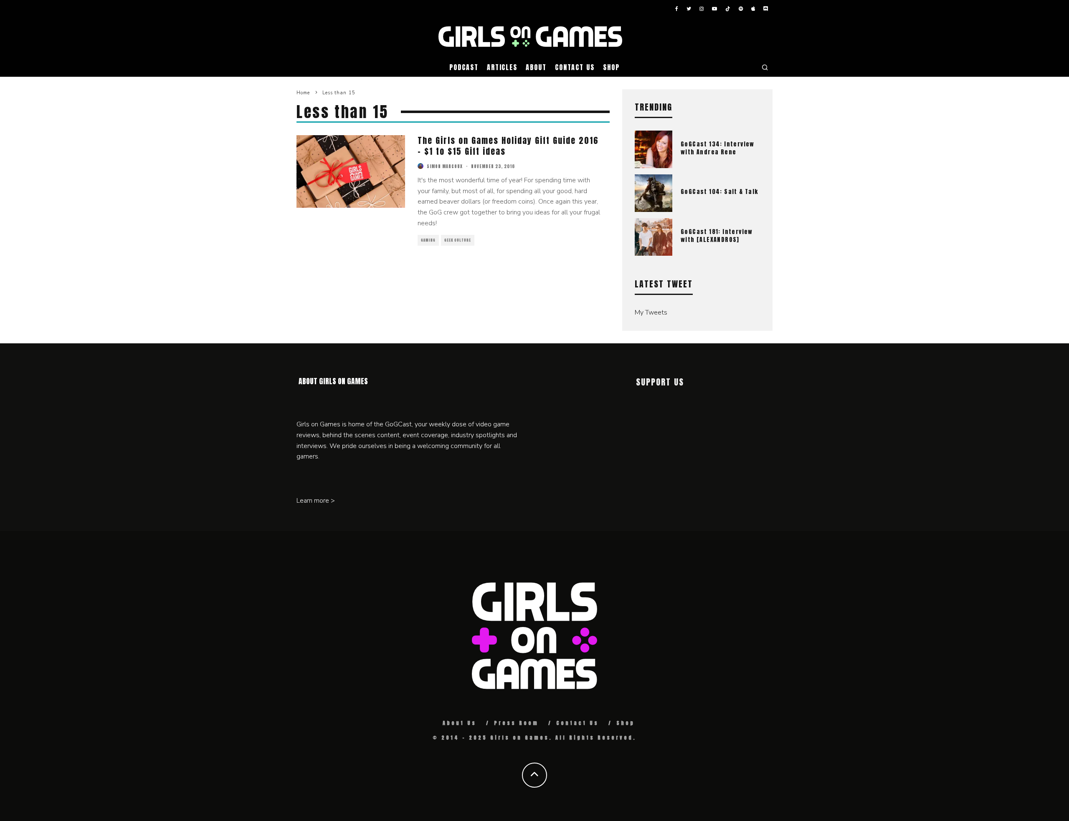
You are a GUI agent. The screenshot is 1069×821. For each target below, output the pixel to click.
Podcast (463, 67)
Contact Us (575, 67)
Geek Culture (457, 240)
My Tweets (651, 312)
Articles (502, 67)
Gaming (428, 240)
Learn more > (315, 500)
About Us (459, 723)
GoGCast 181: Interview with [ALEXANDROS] (717, 235)
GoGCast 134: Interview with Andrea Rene (718, 148)
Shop (611, 67)
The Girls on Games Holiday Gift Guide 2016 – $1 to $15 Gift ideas (508, 146)
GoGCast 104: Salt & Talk (719, 191)
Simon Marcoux (445, 166)
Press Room (516, 723)
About (536, 67)
